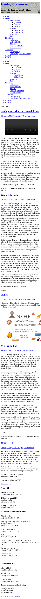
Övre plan (17, 24)
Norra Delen (18, 30)
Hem (7, 16)
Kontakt (8, 58)
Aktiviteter (9, 50)
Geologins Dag (15, 52)
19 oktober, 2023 (7, 199)
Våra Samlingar (15, 20)
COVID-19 (7, 443)
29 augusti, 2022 (6, 350)
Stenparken (13, 28)
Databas (17, 26)
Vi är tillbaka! (9, 346)
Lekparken (13, 34)
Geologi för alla (9, 194)
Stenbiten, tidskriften (17, 46)
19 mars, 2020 (6, 448)
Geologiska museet (15, 4)
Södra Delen (18, 32)
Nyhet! (4, 294)
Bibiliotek (13, 44)
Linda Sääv (18, 116)
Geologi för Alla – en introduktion (20, 111)
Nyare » (6, 484)
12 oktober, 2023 (7, 299)
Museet (7, 18)
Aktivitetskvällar (15, 42)
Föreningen (9, 38)
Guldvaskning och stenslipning (20, 54)
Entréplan (17, 22)
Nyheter (8, 56)
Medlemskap (14, 40)
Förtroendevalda (15, 48)
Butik (11, 36)
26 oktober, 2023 (7, 116)
